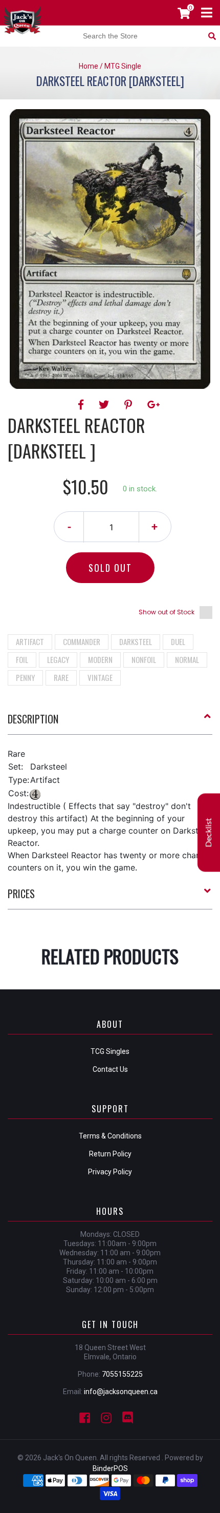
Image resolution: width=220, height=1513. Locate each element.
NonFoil (143, 659)
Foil (22, 659)
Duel (178, 641)
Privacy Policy (110, 1172)
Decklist (209, 832)
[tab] (110, 723)
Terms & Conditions (110, 1136)
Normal (187, 659)
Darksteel (135, 641)
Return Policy (110, 1154)
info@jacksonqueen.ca (121, 1391)
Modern (100, 659)
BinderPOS (110, 1468)
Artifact (30, 641)
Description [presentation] (33, 719)
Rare (61, 677)
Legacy (58, 659)
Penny (25, 677)
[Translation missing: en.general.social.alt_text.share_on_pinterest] (129, 405)
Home (88, 66)
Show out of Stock (166, 612)
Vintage (100, 677)
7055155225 (122, 1374)
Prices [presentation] (21, 893)
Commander (81, 641)
